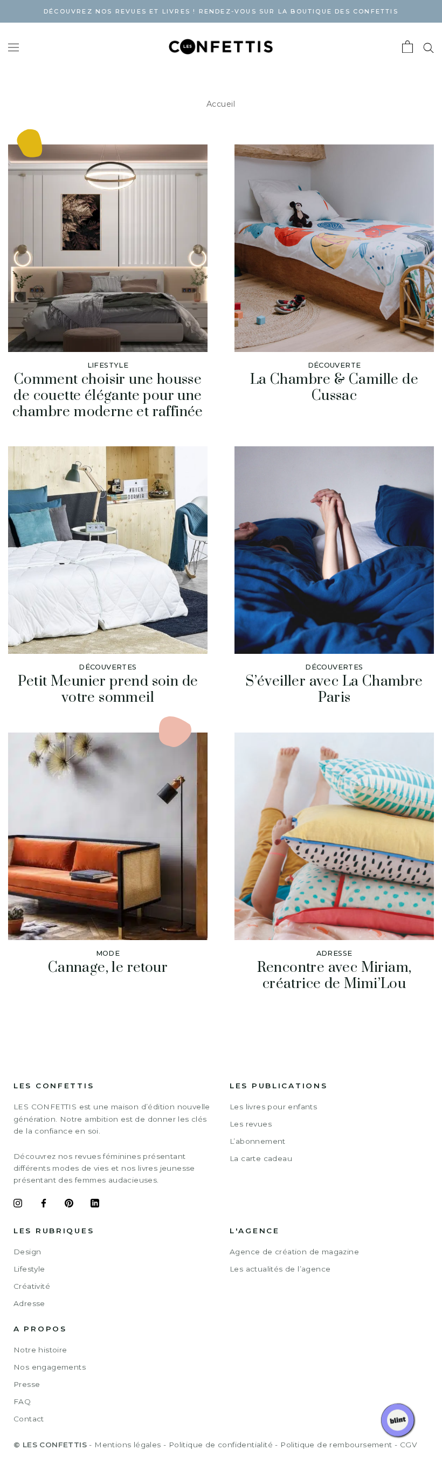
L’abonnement (258, 1141)
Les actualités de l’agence (280, 1269)
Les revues (251, 1124)
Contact (28, 1418)
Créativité (31, 1286)
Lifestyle (29, 1269)
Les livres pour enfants (273, 1106)
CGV (408, 1444)
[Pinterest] (69, 1204)
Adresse (29, 1303)
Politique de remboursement (336, 1444)
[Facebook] (43, 1204)
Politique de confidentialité (221, 1444)
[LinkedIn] (95, 1204)
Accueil (221, 104)
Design (27, 1251)
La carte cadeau (261, 1158)
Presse (26, 1384)
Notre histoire (40, 1349)
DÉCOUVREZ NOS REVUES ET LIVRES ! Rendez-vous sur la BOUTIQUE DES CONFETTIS (221, 11)
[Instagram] (17, 1204)
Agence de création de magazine (294, 1251)
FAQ (22, 1401)
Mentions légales (127, 1444)
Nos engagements (49, 1367)
